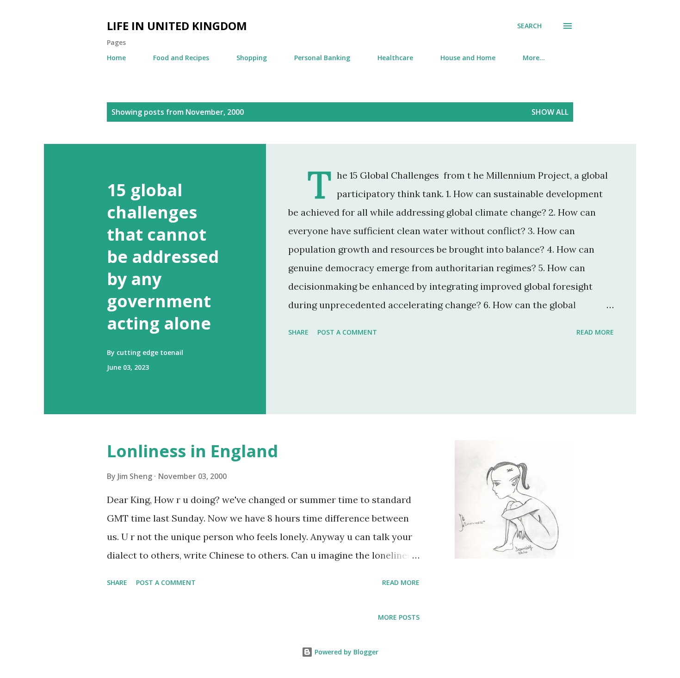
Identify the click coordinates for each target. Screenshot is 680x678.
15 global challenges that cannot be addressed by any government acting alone (163, 257)
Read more (595, 332)
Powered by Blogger (345, 651)
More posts (399, 617)
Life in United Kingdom (177, 25)
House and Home (467, 57)
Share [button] (298, 332)
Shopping (251, 57)
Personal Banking (322, 57)
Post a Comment (347, 332)
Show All (550, 112)
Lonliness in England (192, 451)
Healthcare (395, 57)
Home (116, 57)
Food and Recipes (181, 57)
